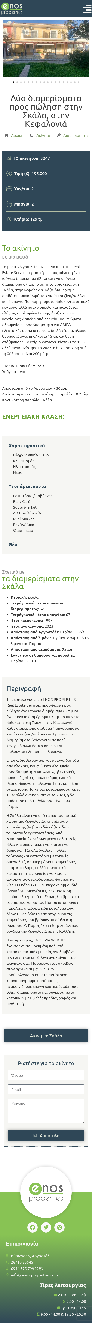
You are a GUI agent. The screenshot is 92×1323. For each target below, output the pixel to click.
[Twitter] (46, 1227)
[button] (8, 49)
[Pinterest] (59, 1227)
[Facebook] (32, 1227)
